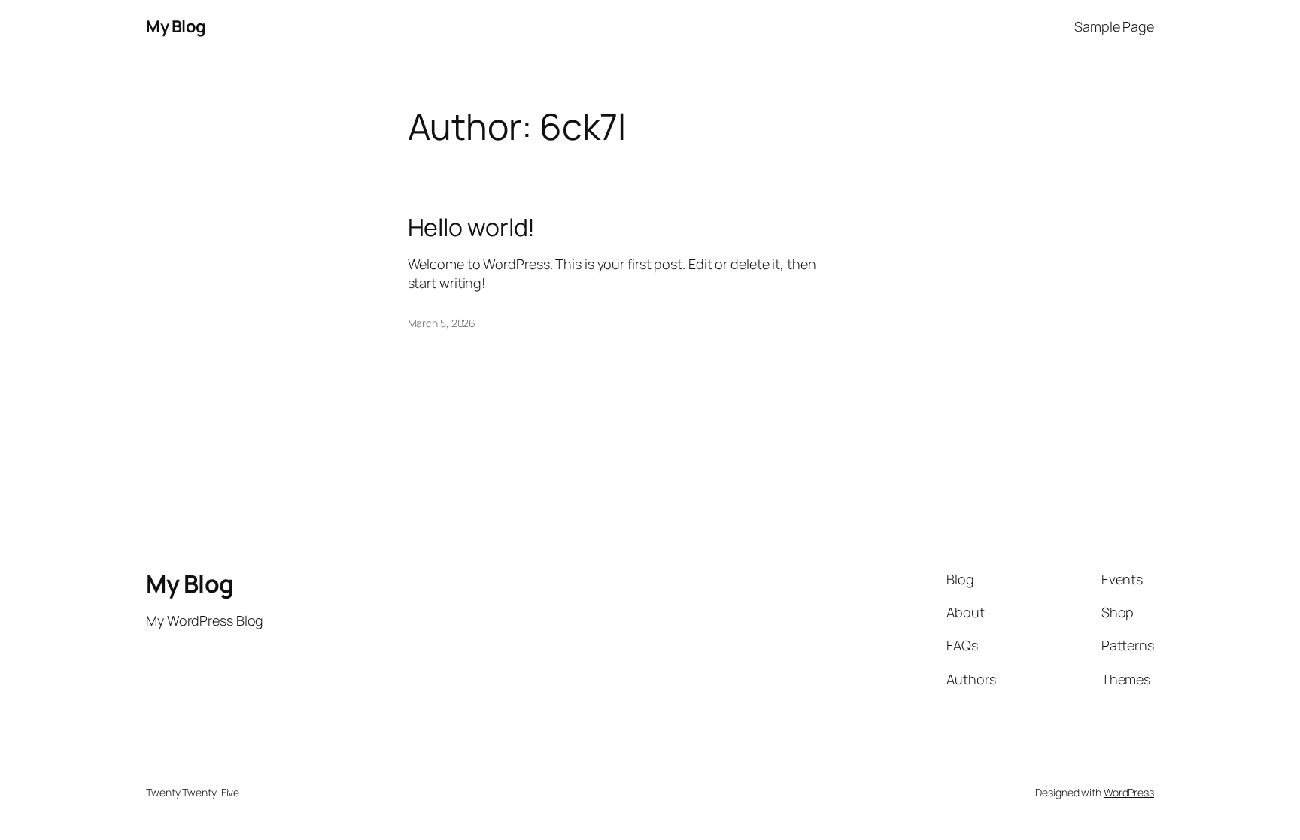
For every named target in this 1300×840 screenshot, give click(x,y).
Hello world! (472, 227)
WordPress (1129, 792)
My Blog (176, 26)
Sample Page (1114, 26)
